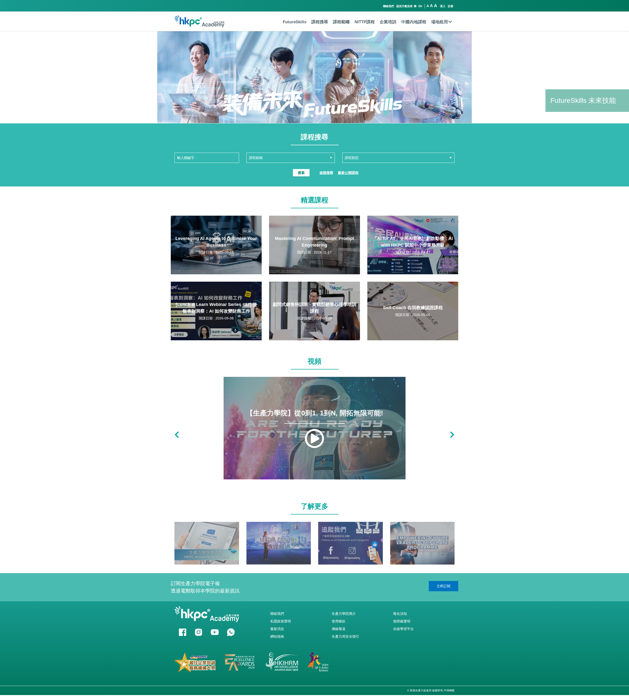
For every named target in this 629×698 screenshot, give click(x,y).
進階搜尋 (326, 173)
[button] (302, 116)
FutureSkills (294, 22)
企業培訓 (388, 22)
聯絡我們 (388, 6)
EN (420, 6)
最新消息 (277, 629)
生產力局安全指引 (345, 636)
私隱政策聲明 (280, 621)
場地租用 (439, 22)
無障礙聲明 (401, 621)
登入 (442, 6)
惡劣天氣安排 (404, 6)
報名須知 (400, 614)
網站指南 (277, 636)
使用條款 (338, 621)
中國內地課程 (413, 22)
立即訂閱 (443, 586)
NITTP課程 (365, 22)
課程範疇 (341, 22)
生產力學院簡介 (344, 614)
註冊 (450, 6)
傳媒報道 (338, 629)
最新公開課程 (348, 173)
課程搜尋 (319, 22)
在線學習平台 (403, 629)
